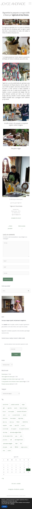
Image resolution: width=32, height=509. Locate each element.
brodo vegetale (11, 411)
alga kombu (10, 408)
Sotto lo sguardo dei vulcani (7, 376)
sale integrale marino (19, 440)
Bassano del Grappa (23, 408)
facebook (16, 489)
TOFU (21, 443)
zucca (4, 450)
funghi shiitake (20, 418)
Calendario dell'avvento (22, 411)
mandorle (5, 425)
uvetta (11, 447)
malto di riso (25, 422)
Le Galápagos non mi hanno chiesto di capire (10, 379)
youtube (22, 489)
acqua (23, 404)
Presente (3, 374)
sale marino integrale (7, 443)
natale (11, 425)
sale (11, 440)
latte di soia (12, 422)
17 (3, 469)
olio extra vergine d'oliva (15, 432)
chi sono (14, 483)
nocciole (23, 425)
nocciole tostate (5, 429)
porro (21, 436)
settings (12, 503)
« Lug (3, 478)
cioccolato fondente (16, 415)
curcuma (24, 415)
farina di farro (5, 418)
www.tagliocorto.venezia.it (16, 218)
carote (4, 415)
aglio (4, 408)
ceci (9, 415)
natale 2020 (17, 425)
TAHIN (16, 443)
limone (18, 422)
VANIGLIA (16, 447)
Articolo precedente (10, 226)
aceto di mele (5, 404)
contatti (19, 483)
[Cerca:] (16, 290)
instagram (10, 489)
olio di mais (5, 432)
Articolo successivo (21, 226)
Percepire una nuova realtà (6, 384)
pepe (16, 436)
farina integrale (13, 418)
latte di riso (5, 422)
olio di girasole (13, 429)
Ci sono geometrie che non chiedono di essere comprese (12, 381)
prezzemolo (5, 439)
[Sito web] (16, 273)
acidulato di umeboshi (15, 404)
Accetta (4, 506)
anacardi (15, 408)
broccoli (4, 411)
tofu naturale (5, 447)
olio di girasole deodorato (24, 429)
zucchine (9, 450)
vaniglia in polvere (24, 447)
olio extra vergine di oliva (8, 436)
